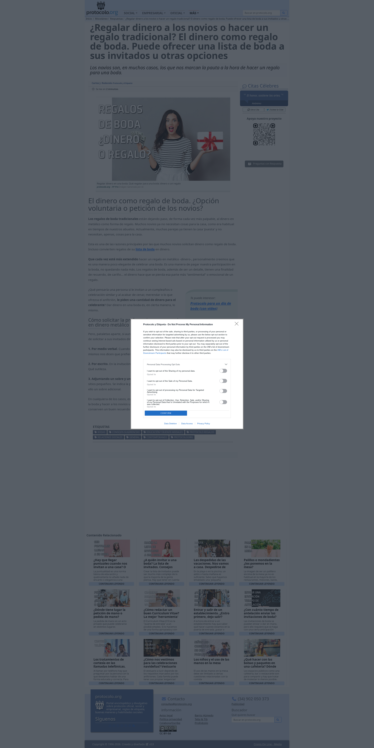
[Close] (237, 324)
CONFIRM (166, 413)
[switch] (223, 371)
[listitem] (187, 364)
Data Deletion (170, 423)
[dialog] (187, 374)
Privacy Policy (203, 423)
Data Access (187, 423)
